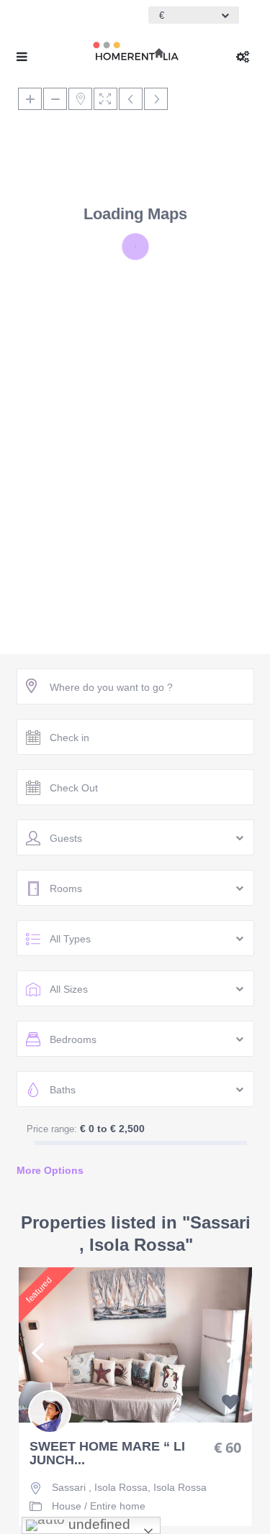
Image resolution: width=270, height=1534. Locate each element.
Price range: (52, 1129)
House (66, 1506)
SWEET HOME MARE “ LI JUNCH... (107, 1454)
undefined (97, 1524)
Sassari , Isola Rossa (100, 1487)
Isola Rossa (180, 1487)
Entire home (117, 1506)
